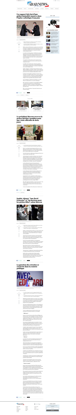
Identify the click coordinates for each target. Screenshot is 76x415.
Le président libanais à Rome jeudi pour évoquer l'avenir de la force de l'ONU (54, 36)
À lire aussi (29, 98)
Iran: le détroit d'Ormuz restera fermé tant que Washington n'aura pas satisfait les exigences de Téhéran (54, 51)
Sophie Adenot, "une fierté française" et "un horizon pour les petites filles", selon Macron (29, 200)
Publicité (35, 407)
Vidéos (26, 410)
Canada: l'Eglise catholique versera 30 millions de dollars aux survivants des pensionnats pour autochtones (22, 108)
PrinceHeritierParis (22, 192)
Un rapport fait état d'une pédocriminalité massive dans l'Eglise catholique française (29, 11)
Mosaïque (57, 8)
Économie (37, 8)
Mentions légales (36, 409)
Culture (41, 8)
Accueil (17, 11)
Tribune (51, 8)
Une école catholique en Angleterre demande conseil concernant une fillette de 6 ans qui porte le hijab (37, 108)
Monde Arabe (19, 8)
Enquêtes (47, 8)
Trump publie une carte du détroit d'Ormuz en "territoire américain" (55, 47)
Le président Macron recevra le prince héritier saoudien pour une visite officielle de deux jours (29, 119)
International (30, 8)
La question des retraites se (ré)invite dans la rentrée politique (28, 267)
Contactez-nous (36, 406)
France (25, 8)
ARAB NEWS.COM (19, 0)
